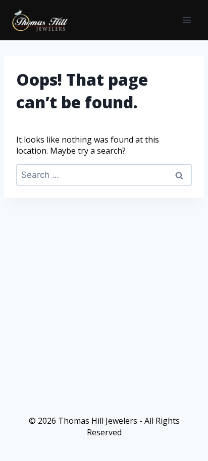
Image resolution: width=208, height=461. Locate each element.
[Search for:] (104, 174)
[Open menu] (186, 20)
